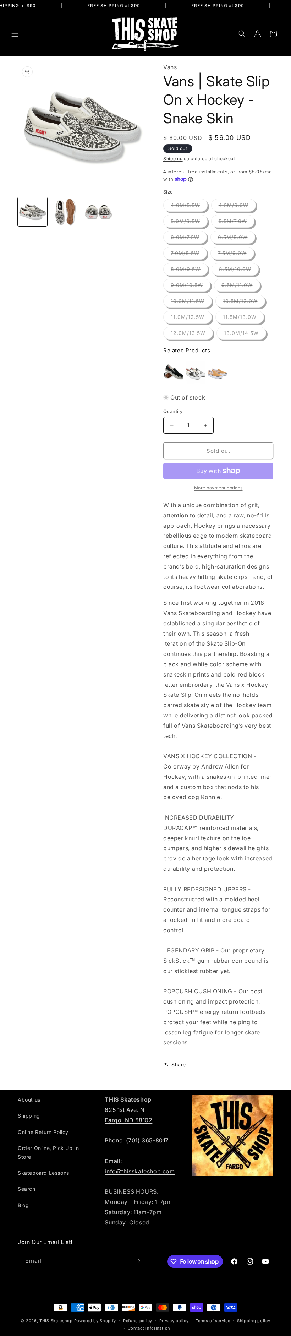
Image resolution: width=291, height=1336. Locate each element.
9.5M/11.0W (240, 287)
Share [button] (178, 1064)
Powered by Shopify (95, 1320)
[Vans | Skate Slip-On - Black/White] (173, 372)
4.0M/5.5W (189, 207)
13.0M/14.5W (245, 335)
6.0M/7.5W (189, 239)
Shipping (173, 158)
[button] (15, 34)
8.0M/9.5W (189, 271)
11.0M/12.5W (191, 319)
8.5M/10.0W (239, 271)
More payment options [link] (218, 487)
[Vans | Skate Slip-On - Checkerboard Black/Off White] (195, 372)
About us (29, 1100)
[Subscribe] (137, 1261)
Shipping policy (253, 1320)
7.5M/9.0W (236, 255)
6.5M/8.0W (236, 239)
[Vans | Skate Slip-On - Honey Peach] (217, 372)
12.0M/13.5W (192, 335)
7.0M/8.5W (189, 255)
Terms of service (213, 1320)
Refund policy (137, 1320)
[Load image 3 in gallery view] (98, 212)
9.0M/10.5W (190, 287)
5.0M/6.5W (189, 223)
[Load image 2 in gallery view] (65, 212)
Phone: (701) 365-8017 (137, 1140)
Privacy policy (174, 1320)
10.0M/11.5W (191, 303)
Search (26, 1189)
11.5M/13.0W (243, 319)
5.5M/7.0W (236, 223)
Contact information (149, 1328)
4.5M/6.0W (237, 207)
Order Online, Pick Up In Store (48, 1152)
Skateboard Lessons (43, 1173)
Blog (23, 1205)
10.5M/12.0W (244, 303)
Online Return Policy (43, 1132)
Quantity (172, 411)
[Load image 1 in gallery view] (32, 212)
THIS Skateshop (56, 1320)
